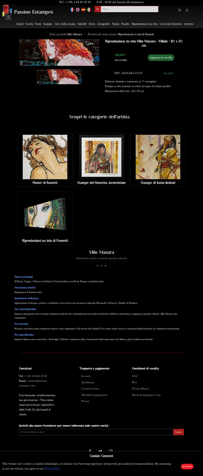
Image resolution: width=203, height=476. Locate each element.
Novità (29, 24)
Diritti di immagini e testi (146, 395)
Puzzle (125, 24)
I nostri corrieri (90, 388)
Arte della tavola (65, 24)
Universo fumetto (171, 24)
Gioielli (82, 24)
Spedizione (87, 382)
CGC (135, 376)
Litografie (104, 24)
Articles (188, 24)
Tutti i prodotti (65, 34)
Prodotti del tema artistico (121, 34)
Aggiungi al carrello (161, 57)
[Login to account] (187, 10)
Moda (115, 24)
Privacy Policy (52, 468)
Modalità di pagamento (94, 395)
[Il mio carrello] (180, 10)
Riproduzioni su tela (144, 24)
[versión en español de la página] (83, 9)
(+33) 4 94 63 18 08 (78, 2)
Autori (20, 24)
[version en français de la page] (72, 9)
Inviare (178, 432)
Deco (92, 24)
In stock (86, 376)
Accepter (187, 466)
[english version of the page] (78, 9)
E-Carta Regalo (140, 388)
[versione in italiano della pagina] (89, 9)
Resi (134, 382)
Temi (38, 24)
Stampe (47, 24)
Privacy (85, 401)
